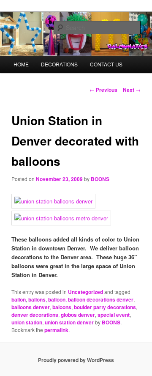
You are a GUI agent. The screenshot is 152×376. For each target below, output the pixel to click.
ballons (37, 299)
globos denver (78, 314)
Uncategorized (85, 292)
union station (26, 322)
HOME (21, 64)
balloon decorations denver (100, 299)
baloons (61, 307)
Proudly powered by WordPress (76, 360)
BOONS (100, 179)
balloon (56, 299)
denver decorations (34, 314)
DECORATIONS (59, 64)
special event (114, 314)
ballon (18, 299)
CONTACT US (106, 64)
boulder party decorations (105, 307)
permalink (56, 330)
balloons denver (30, 307)
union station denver (69, 322)
